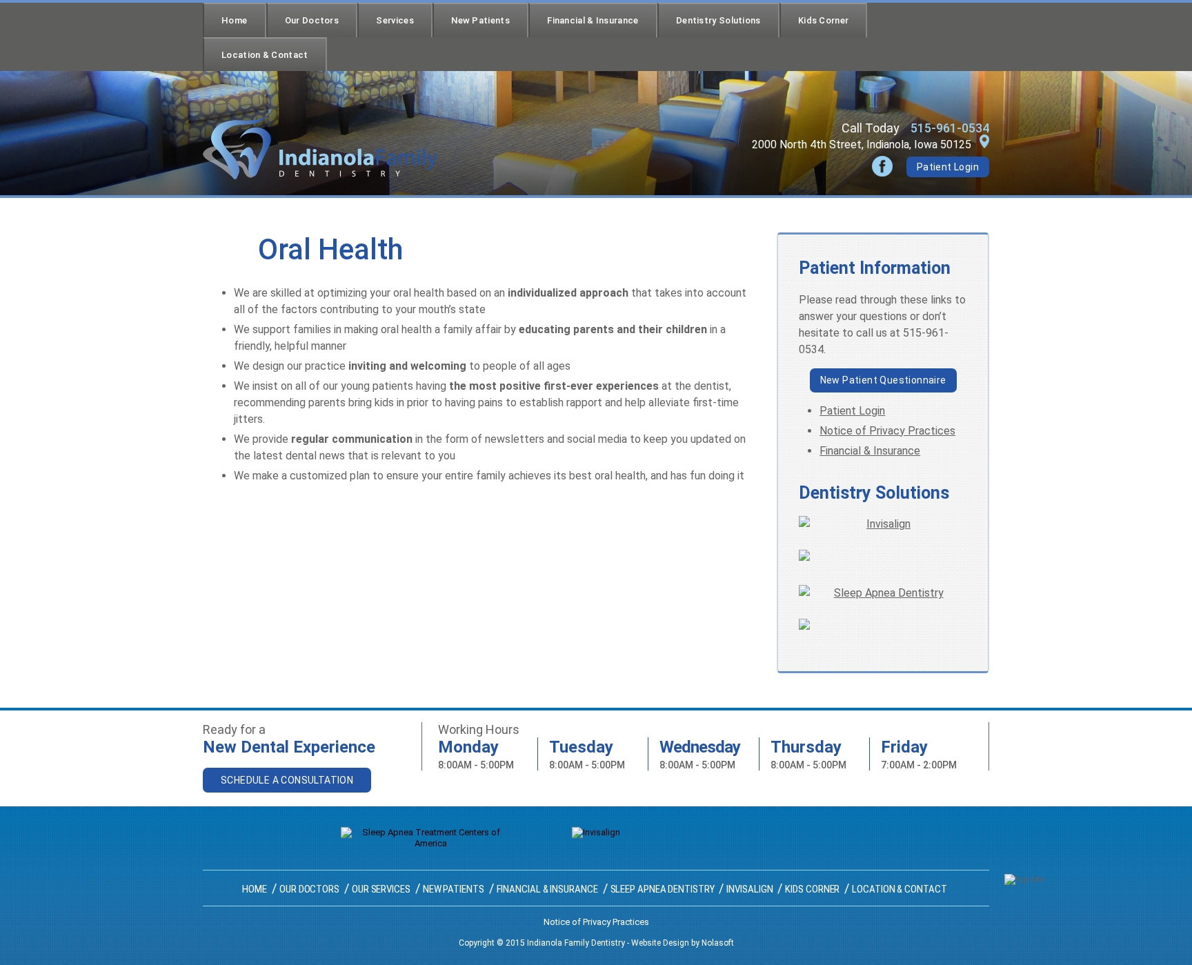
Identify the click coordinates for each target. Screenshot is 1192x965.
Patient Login (948, 166)
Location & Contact (264, 55)
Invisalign (749, 889)
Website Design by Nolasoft (682, 943)
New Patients (480, 20)
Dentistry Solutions (718, 20)
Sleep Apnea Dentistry (662, 889)
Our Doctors (312, 20)
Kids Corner (823, 20)
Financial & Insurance (592, 20)
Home (234, 20)
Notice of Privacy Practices (887, 430)
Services (394, 20)
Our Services (381, 889)
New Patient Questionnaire (883, 380)
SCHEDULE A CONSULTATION (287, 780)
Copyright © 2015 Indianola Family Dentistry (542, 943)
